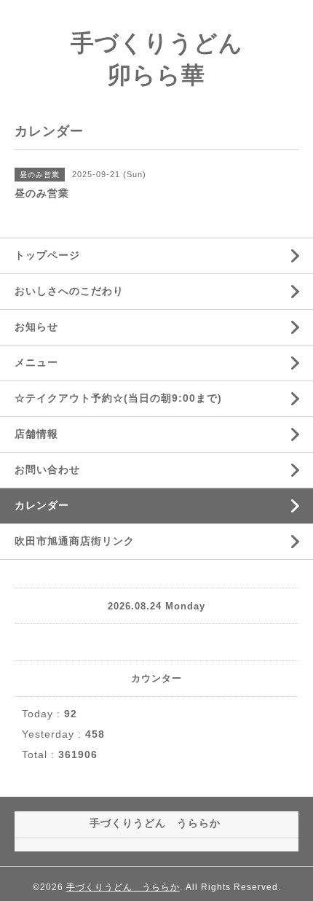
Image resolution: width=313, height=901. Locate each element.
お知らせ (36, 326)
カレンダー (42, 505)
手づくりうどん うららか (123, 887)
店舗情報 (36, 434)
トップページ (47, 255)
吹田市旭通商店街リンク (75, 541)
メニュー (36, 362)
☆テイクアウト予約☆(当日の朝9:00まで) (118, 398)
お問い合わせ (47, 469)
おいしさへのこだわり (69, 291)
